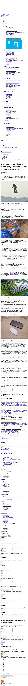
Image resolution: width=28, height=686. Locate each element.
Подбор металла (6, 484)
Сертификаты (9, 110)
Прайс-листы (9, 94)
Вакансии (8, 132)
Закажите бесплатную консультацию (9, 450)
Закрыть (2, 684)
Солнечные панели (10, 33)
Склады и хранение (10, 52)
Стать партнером (9, 131)
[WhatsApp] (5, 380)
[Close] (2, 539)
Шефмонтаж (8, 97)
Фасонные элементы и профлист (13, 35)
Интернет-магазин (8, 137)
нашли (6, 244)
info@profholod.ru (4, 15)
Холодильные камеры (10, 28)
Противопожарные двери (11, 31)
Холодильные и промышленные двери (14, 29)
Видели (2, 179)
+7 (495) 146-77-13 (5, 14)
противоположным (14, 273)
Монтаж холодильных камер (12, 98)
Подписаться (3, 391)
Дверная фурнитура (10, 34)
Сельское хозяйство (10, 51)
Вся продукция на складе (11, 75)
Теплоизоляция (9, 36)
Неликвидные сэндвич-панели (12, 69)
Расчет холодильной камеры (9, 481)
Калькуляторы (9, 95)
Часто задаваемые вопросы (12, 118)
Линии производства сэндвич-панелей (14, 128)
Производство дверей (10, 129)
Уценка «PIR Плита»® (11, 71)
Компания (6, 123)
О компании (8, 125)
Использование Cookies (6, 536)
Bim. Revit (8, 115)
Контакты (6, 120)
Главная (5, 156)
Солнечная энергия (10, 59)
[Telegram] (8, 380)
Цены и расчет (4, 473)
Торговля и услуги (10, 54)
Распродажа (6, 66)
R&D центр (5, 498)
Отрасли (5, 49)
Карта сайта (3, 531)
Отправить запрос (4, 590)
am (3, 20)
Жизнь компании (7, 506)
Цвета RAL (8, 117)
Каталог (5, 26)
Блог (7, 135)
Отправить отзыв (4, 677)
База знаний (8, 114)
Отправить (3, 638)
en (3, 18)
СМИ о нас (5, 508)
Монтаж (5, 485)
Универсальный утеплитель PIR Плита (12, 462)
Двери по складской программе (13, 72)
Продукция (6, 23)
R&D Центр (8, 130)
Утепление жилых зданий (11, 58)
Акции (4, 503)
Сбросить (3, 565)
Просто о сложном (10, 127)
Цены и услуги (7, 91)
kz (3, 21)
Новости (8, 134)
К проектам (3, 444)
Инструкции (8, 113)
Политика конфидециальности (7, 535)
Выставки (5, 507)
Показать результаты (5, 570)
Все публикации (4, 438)
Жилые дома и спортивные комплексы (14, 55)
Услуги (2, 479)
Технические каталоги (11, 111)
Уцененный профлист (10, 73)
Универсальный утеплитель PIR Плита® (15, 32)
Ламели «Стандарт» (10, 74)
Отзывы (7, 104)
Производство (4, 494)
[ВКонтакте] (2, 380)
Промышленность (10, 53)
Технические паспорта (11, 112)
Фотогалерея (8, 103)
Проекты (6, 101)
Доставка (8, 96)
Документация (7, 107)
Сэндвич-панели (9, 27)
